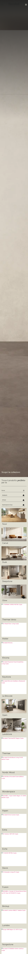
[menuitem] (2, 5)
